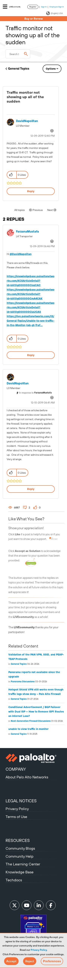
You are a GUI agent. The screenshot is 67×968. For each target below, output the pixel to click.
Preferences (52, 961)
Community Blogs (20, 848)
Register (32, 7)
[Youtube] (26, 905)
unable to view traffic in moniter (28, 728)
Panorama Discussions (23, 681)
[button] (11, 961)
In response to (35, 392)
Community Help (20, 856)
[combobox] (18, 53)
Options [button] (51, 68)
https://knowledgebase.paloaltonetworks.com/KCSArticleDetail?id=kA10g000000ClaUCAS (30, 307)
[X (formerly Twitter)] (14, 905)
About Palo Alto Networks (27, 777)
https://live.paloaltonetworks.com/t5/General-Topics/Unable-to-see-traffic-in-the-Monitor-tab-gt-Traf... (30, 321)
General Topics (18, 68)
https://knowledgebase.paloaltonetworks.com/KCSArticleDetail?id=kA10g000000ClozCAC (30, 281)
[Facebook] (51, 905)
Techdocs (14, 880)
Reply (30, 191)
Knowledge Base (20, 872)
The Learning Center (23, 864)
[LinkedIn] (39, 905)
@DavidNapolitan (20, 254)
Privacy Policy (39, 949)
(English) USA (57, 13)
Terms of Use (16, 817)
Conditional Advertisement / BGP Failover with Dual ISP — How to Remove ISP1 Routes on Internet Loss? (36, 711)
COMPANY (16, 769)
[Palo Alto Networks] (33, 758)
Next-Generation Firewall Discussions (31, 721)
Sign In (44, 7)
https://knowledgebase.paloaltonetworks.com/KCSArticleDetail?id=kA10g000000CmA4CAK (30, 294)
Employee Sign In (57, 7)
